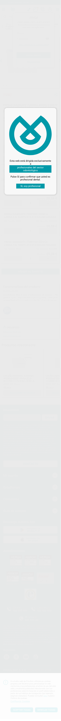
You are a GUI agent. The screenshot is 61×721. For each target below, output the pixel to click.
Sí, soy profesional (30, 186)
